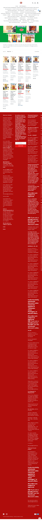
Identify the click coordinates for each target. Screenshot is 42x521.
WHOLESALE (30, 346)
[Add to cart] (8, 57)
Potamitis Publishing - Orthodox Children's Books (14, 516)
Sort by (4, 51)
